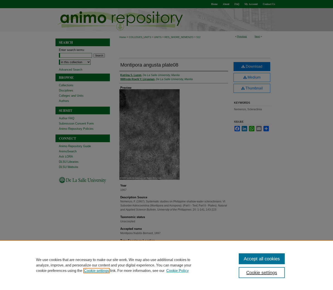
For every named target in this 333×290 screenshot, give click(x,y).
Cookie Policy (177, 271)
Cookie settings (96, 271)
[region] (166, 265)
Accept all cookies (262, 258)
